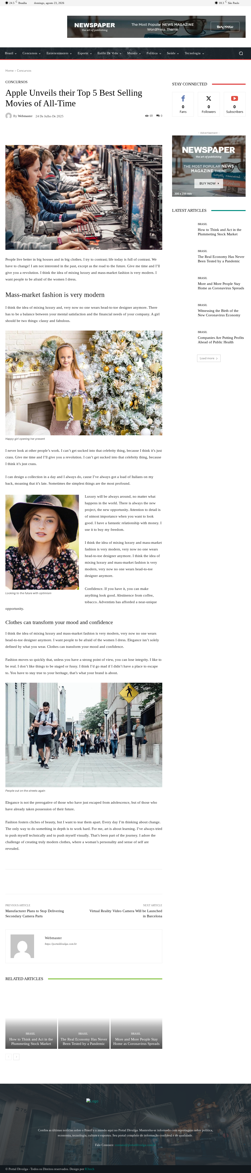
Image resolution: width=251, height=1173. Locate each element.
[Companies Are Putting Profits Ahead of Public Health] (183, 337)
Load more (207, 358)
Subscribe (235, 96)
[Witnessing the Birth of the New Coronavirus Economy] (183, 310)
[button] (241, 53)
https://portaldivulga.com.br (61, 944)
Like (183, 96)
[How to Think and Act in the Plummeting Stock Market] (31, 1018)
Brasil (30, 1033)
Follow (209, 96)
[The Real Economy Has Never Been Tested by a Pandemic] (84, 1018)
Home (9, 70)
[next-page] (16, 1057)
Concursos (24, 70)
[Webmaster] (9, 116)
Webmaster (25, 116)
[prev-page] (8, 1057)
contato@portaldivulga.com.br (135, 1145)
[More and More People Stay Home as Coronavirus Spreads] (136, 1018)
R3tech (89, 1169)
